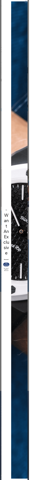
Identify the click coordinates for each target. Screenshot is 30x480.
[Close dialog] (26, 2)
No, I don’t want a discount (6, 269)
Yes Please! (6, 264)
